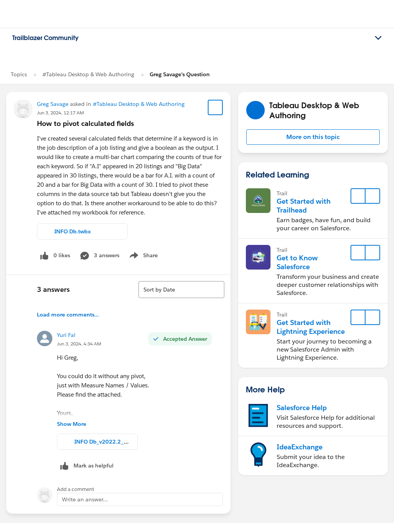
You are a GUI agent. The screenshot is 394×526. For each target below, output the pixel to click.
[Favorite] (215, 107)
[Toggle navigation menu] (378, 38)
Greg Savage (52, 104)
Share (142, 257)
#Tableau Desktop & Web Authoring (88, 74)
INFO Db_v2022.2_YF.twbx (109, 441)
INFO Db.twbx (72, 231)
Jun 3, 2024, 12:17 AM (60, 112)
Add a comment (75, 489)
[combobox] (181, 289)
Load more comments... (68, 314)
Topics (19, 74)
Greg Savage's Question (180, 74)
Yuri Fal (66, 335)
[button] (313, 137)
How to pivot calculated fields (85, 123)
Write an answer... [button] (85, 499)
